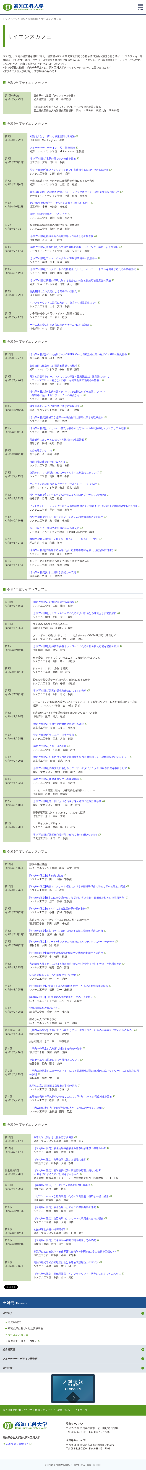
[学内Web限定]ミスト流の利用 (50, 746)
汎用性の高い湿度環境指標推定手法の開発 (53, 1085)
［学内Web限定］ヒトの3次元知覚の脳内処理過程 (62, 1185)
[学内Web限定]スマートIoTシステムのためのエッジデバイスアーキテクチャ (71, 941)
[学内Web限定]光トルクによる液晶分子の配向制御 (57, 908)
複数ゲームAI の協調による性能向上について (54, 1059)
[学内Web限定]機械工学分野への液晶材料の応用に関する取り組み (66, 417)
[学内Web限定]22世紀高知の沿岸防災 (53, 602)
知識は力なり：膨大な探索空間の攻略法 (52, 136)
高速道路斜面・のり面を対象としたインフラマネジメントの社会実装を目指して (74, 191)
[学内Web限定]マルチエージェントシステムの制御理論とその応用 (66, 516)
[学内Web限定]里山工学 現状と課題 (53, 734)
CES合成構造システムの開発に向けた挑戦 (52, 975)
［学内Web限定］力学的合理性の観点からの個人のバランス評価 (65, 1107)
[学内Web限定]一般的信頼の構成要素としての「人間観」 (61, 997)
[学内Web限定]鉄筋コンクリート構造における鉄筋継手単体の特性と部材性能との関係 (77, 886)
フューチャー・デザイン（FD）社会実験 (52, 147)
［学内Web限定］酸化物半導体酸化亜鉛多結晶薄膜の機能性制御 (70, 1148)
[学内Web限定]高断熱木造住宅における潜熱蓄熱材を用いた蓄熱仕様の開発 (71, 550)
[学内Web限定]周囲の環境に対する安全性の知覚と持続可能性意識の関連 (70, 280)
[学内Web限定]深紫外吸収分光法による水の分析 (60, 690)
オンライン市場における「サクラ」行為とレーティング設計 (63, 483)
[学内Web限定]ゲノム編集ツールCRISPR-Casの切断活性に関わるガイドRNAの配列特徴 (78, 354)
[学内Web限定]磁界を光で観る (46, 875)
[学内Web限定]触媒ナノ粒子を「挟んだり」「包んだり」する (64, 539)
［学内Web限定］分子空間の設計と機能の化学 (60, 1159)
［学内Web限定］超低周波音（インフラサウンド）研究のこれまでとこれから (77, 1273)
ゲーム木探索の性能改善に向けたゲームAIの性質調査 (59, 324)
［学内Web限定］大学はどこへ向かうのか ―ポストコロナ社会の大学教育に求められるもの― (81, 1030)
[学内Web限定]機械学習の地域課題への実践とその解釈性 (61, 236)
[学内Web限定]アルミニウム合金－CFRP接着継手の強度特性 (63, 258)
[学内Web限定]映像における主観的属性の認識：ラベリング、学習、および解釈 (74, 247)
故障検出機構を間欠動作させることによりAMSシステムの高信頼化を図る (70, 1096)
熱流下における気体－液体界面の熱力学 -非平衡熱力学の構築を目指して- (75, 1251)
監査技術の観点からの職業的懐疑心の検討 (53, 365)
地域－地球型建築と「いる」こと (48, 214)
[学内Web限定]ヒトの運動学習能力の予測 (53, 572)
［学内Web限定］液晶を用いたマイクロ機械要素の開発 (65, 1207)
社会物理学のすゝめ (41, 450)
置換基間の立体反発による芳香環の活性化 (53, 291)
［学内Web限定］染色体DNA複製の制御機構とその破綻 (65, 1240)
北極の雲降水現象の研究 (43, 1008)
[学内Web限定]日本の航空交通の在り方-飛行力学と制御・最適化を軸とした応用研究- (77, 897)
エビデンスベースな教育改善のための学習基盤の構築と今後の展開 (71, 1196)
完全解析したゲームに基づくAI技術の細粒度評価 (57, 439)
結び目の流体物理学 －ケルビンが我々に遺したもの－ (60, 202)
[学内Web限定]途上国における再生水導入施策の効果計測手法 (67, 801)
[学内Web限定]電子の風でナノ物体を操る (53, 158)
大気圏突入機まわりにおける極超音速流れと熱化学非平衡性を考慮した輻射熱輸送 (75, 963)
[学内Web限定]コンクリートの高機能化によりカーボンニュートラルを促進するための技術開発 (83, 269)
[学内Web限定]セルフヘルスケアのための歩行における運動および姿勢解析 (74, 613)
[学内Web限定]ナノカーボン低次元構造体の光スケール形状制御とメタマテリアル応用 (78, 428)
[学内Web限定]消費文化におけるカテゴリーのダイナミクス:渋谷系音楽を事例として (80, 768)
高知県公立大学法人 (17, 1444)
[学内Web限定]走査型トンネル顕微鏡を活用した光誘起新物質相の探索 (68, 985)
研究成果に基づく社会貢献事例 (25, 1328)
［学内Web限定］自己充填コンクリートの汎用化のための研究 (68, 1218)
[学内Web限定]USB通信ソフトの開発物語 (56, 779)
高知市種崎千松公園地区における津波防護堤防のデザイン (66, 1262)
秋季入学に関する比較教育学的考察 (54, 1137)
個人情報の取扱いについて (18, 1410)
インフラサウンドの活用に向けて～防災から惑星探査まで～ (63, 302)
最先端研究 (14, 1322)
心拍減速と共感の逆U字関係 (49, 1229)
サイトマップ (79, 1410)
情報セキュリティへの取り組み (52, 1410)
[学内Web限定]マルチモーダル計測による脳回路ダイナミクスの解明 (68, 494)
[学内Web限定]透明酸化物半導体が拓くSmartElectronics (65, 834)
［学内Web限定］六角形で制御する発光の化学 (55, 1048)
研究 (17, 1302)
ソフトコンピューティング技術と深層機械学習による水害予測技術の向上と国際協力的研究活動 (83, 506)
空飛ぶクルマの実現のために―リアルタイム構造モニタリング (64, 472)
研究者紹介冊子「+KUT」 (22, 1340)
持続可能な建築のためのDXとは (47, 461)
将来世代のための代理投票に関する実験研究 (54, 406)
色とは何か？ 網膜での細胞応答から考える (54, 528)
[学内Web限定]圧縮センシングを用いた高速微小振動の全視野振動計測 (69, 169)
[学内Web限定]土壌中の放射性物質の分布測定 (58, 724)
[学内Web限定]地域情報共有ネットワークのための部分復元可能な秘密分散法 (76, 646)
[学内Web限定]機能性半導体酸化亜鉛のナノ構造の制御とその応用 (66, 952)
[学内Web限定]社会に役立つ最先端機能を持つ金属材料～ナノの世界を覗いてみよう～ (81, 757)
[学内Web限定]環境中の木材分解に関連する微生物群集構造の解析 (66, 930)
